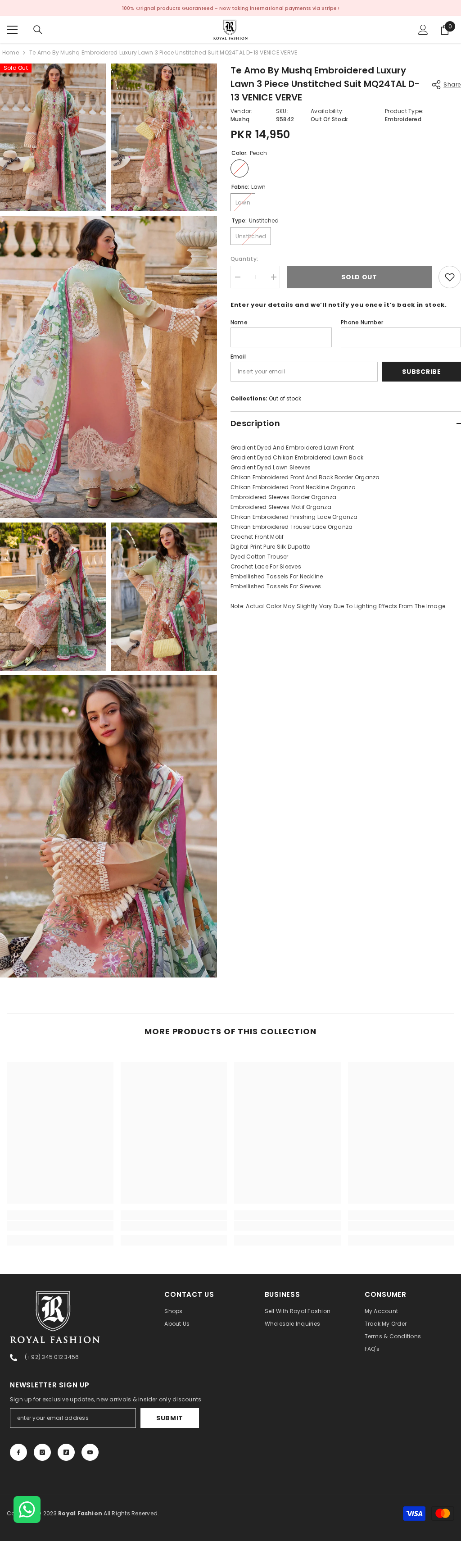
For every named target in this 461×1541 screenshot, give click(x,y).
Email (238, 356)
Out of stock (285, 398)
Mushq (239, 119)
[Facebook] (18, 1452)
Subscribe (421, 371)
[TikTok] (66, 1452)
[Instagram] (42, 1452)
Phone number (362, 322)
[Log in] (423, 30)
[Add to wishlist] (449, 277)
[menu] (12, 29)
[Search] (37, 29)
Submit (169, 1418)
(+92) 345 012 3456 (52, 1357)
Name (239, 322)
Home (10, 52)
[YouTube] (90, 1452)
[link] (60, 1226)
